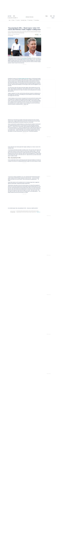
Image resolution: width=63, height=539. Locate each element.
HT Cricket (13, 20)
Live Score (18, 20)
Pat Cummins (24, 58)
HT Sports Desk (11, 35)
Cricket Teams (31, 20)
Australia (29, 58)
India (24, 59)
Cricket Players (37, 20)
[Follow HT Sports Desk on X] (14, 35)
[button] (9, 16)
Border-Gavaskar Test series (24, 78)
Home (9, 20)
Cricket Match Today (23, 20)
